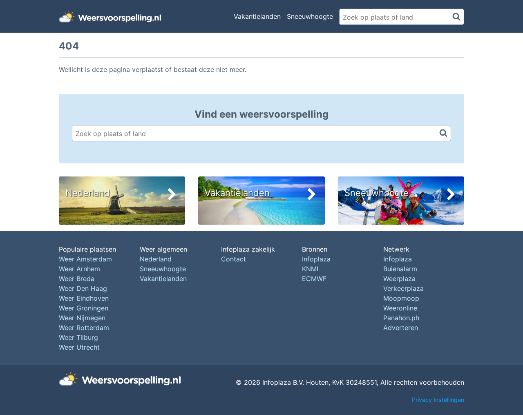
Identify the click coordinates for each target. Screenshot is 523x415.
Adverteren (400, 328)
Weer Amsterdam (85, 259)
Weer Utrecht (79, 347)
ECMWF (314, 278)
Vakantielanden (257, 16)
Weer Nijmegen (82, 318)
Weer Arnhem (79, 269)
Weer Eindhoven (84, 298)
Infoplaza (316, 259)
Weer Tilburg (78, 337)
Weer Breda (76, 278)
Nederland (156, 259)
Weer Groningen (83, 308)
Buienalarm (400, 269)
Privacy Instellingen (438, 399)
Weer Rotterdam (84, 328)
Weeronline (400, 308)
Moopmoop (401, 298)
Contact (233, 259)
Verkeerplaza (403, 288)
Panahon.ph (401, 318)
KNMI (310, 269)
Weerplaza (399, 278)
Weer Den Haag (83, 288)
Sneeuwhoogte (310, 16)
